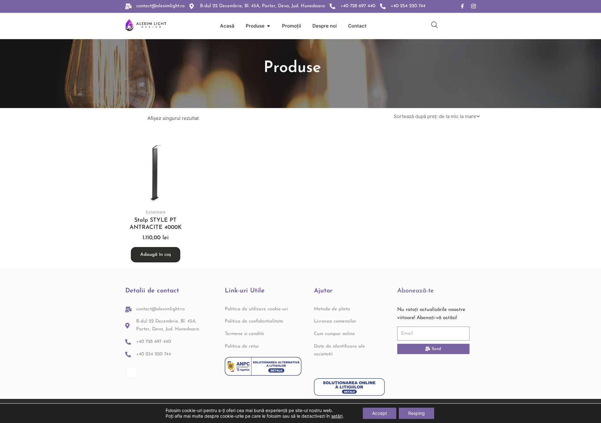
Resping (416, 413)
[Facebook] (462, 6)
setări (336, 416)
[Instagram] (473, 6)
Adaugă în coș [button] (155, 254)
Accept (379, 413)
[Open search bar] (434, 25)
